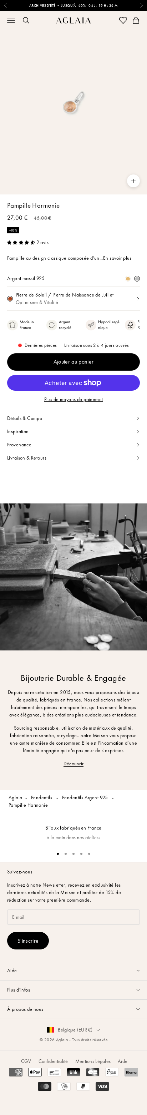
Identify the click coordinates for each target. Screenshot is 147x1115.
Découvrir (74, 763)
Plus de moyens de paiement (73, 399)
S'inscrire (28, 940)
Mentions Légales (93, 1061)
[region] (73, 829)
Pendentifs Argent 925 (85, 797)
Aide (122, 1061)
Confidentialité (53, 1061)
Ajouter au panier (73, 361)
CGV (26, 1061)
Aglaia (15, 797)
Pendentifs (42, 797)
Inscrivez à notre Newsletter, (37, 885)
